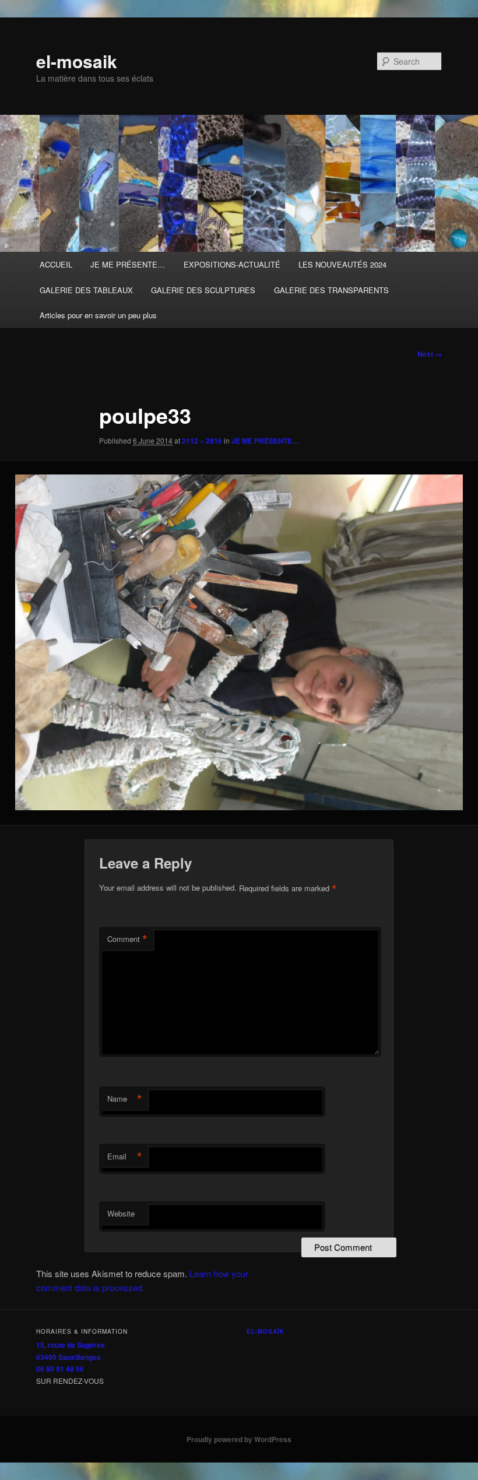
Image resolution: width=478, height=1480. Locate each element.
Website (121, 1213)
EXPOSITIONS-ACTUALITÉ (232, 264)
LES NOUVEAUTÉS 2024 (342, 264)
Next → (429, 354)
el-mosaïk (265, 1331)
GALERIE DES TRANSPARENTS (331, 290)
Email (124, 1156)
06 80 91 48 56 (60, 1368)
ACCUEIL (56, 264)
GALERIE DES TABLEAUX (86, 290)
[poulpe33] (239, 642)
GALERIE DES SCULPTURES (203, 290)
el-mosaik (76, 60)
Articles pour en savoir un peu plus (98, 315)
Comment (127, 939)
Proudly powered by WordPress (239, 1439)
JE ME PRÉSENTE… (127, 264)
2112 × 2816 (202, 440)
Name (124, 1098)
